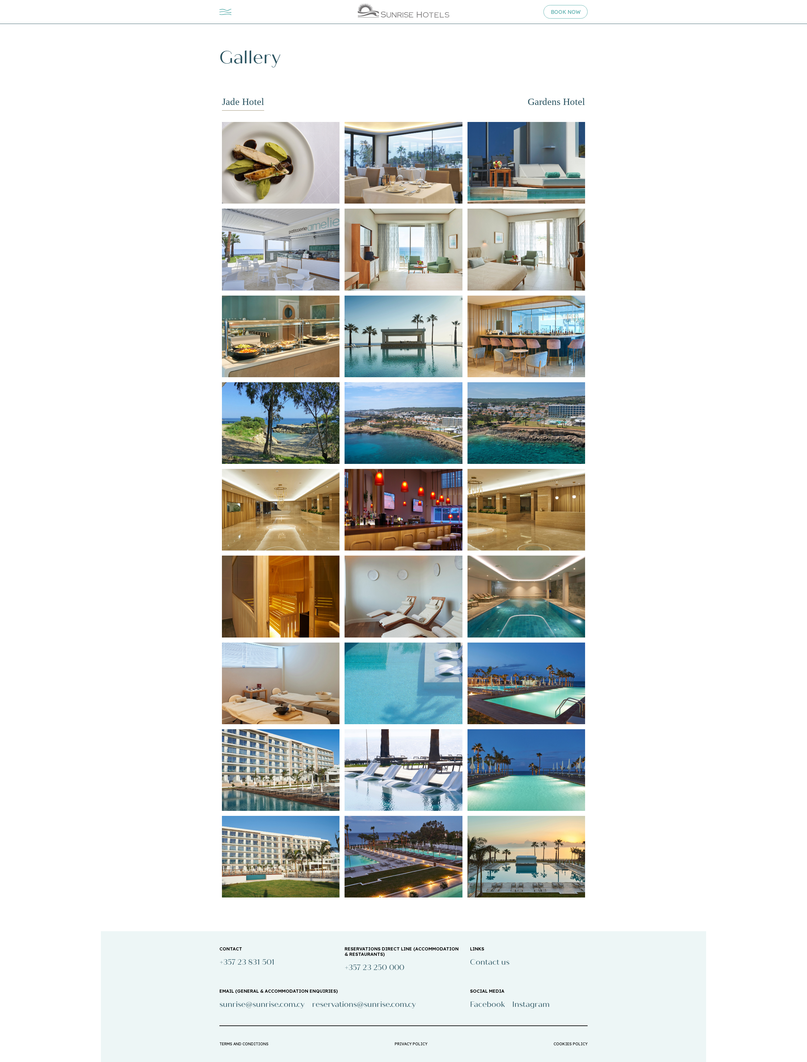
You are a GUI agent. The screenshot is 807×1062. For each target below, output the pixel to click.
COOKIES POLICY (571, 1044)
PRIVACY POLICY (411, 1044)
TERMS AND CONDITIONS (244, 1044)
